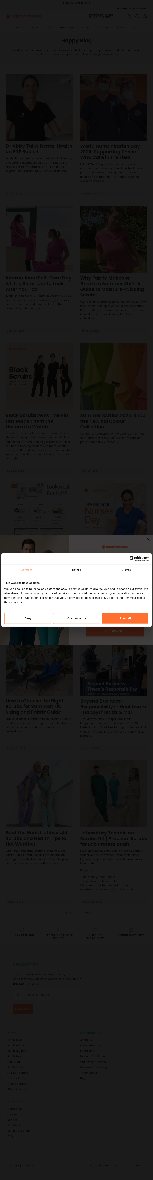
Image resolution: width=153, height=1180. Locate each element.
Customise (74, 618)
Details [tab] (76, 569)
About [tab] (126, 569)
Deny (28, 618)
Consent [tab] (26, 569)
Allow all (125, 618)
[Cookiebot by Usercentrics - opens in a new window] (132, 559)
